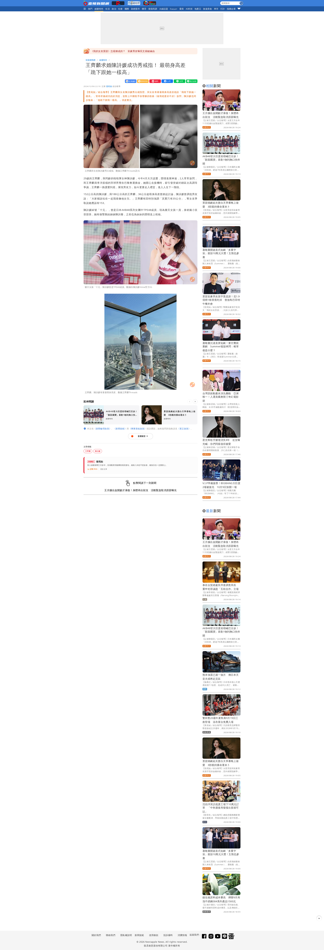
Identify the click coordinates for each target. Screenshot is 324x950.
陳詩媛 (97, 451)
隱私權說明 (125, 935)
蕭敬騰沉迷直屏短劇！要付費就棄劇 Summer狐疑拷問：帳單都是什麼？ (220, 346)
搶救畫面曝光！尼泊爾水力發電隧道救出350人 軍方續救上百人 (126, 51)
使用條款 (153, 935)
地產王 (198, 8)
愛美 (181, 8)
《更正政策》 (183, 428)
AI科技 (189, 8)
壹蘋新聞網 (90, 60)
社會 (120, 8)
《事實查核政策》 (138, 428)
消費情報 (182, 935)
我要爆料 (154, 81)
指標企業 (231, 8)
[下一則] (195, 401)
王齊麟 (88, 451)
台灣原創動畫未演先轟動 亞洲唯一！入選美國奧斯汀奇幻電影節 (220, 397)
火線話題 (163, 8)
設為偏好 (130, 81)
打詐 (222, 8)
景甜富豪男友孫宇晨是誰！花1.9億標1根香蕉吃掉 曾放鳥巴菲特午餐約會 (221, 300)
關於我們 (96, 935)
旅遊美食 (207, 8)
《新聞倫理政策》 (102, 428)
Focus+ (173, 8)
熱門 (90, 8)
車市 (216, 8)
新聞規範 (139, 935)
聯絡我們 (110, 935)
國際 (127, 8)
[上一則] (189, 401)
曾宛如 (109, 86)
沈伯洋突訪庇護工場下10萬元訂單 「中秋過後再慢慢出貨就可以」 (220, 808)
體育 (144, 8)
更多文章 (103, 469)
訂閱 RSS (93, 469)
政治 (114, 8)
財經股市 (135, 8)
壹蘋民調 (152, 8)
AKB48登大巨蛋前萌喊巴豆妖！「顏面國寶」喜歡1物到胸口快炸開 (221, 160)
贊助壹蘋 (142, 81)
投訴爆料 (168, 935)
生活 (107, 8)
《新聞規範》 (120, 428)
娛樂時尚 (99, 8)
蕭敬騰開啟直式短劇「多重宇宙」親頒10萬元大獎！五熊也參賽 (220, 253)
